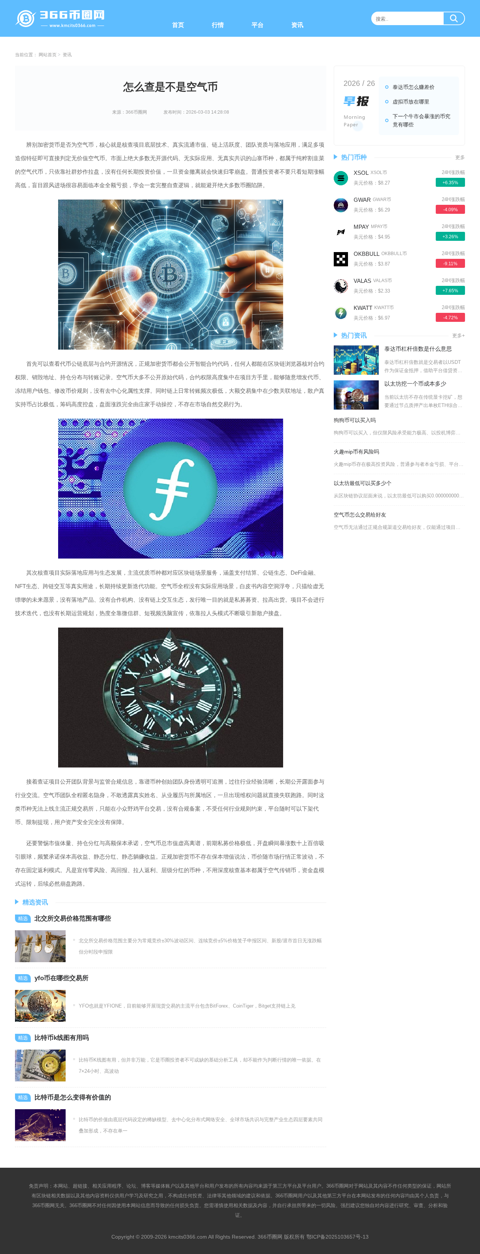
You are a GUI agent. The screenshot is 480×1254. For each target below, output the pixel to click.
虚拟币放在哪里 (411, 102)
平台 (258, 25)
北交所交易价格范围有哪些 (72, 918)
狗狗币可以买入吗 (355, 420)
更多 (460, 157)
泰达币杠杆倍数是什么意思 (418, 348)
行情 (218, 25)
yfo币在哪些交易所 (61, 978)
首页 (178, 25)
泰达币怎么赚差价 (414, 87)
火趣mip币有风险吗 (356, 452)
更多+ (458, 335)
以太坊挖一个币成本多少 (415, 383)
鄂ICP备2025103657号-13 (337, 1237)
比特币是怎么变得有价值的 (72, 1097)
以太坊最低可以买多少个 (363, 483)
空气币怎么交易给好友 (360, 515)
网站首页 (48, 54)
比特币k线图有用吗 (61, 1037)
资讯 (297, 25)
